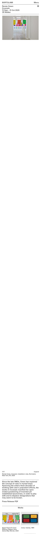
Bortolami (7, 3)
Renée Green (7, 6)
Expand (36, 471)
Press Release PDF (10, 501)
